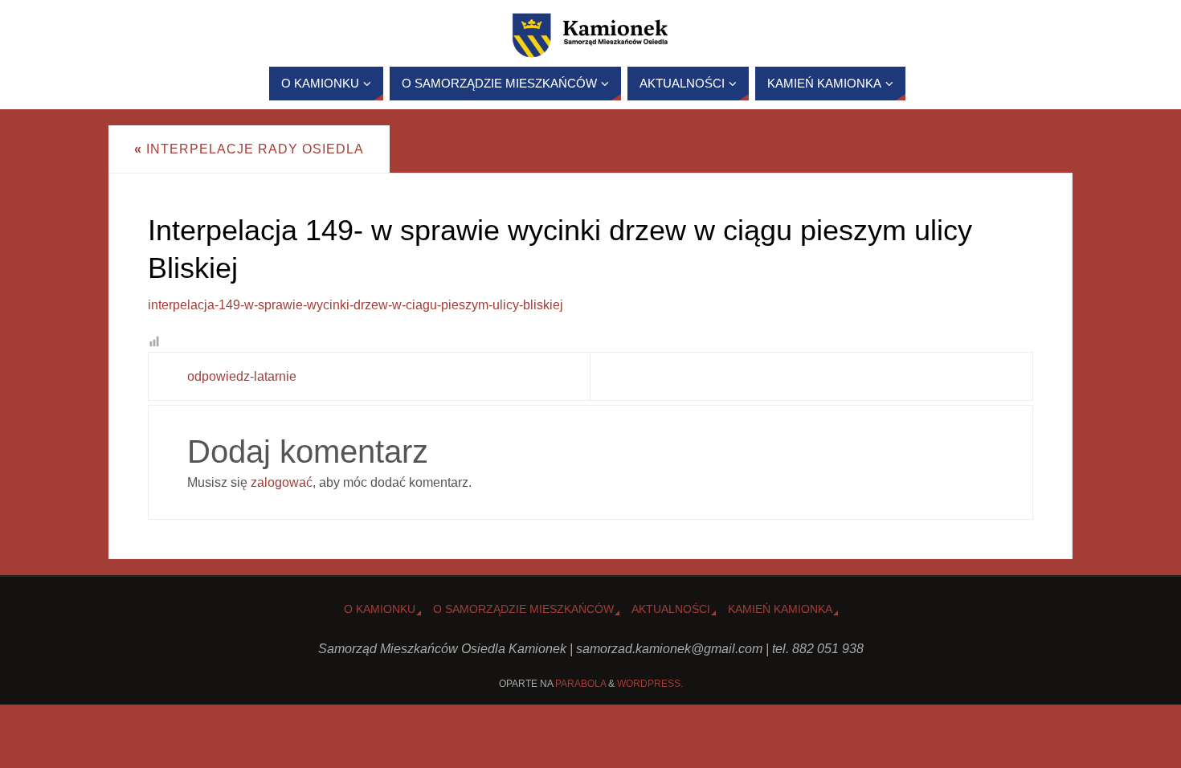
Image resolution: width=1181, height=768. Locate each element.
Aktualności (670, 609)
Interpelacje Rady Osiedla (249, 149)
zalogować (282, 482)
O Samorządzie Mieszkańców (523, 609)
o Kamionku (379, 609)
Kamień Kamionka (780, 609)
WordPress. (650, 683)
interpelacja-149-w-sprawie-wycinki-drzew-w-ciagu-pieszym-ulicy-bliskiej (355, 305)
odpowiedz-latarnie (241, 376)
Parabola (580, 683)
